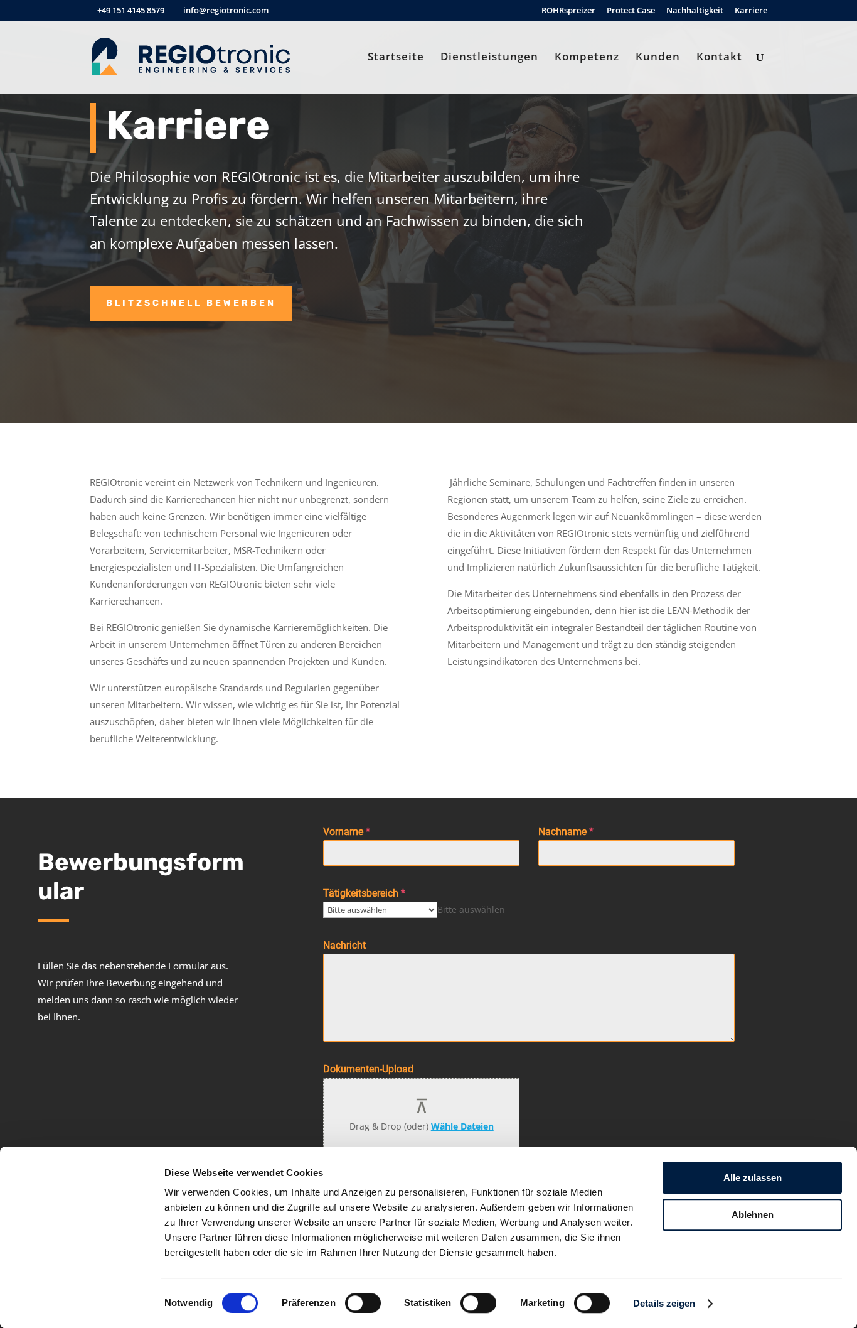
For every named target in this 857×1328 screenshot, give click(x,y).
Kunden (658, 57)
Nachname (566, 832)
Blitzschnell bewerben (191, 303)
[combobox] (471, 909)
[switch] (363, 1303)
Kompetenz (587, 57)
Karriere (751, 11)
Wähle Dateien (462, 1126)
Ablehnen (753, 1214)
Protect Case (631, 11)
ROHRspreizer (568, 11)
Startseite (396, 57)
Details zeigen (664, 1303)
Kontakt (719, 57)
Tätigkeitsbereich (364, 893)
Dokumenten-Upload (368, 1069)
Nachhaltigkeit (694, 11)
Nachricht (344, 945)
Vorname (346, 832)
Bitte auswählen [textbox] (471, 909)
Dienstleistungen (489, 57)
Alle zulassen (752, 1177)
